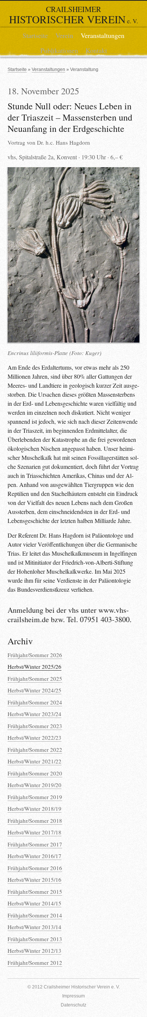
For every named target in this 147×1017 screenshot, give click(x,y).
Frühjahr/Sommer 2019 (35, 797)
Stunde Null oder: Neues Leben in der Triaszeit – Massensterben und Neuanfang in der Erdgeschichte (70, 117)
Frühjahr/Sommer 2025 (35, 678)
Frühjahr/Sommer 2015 (35, 891)
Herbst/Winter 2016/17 (34, 856)
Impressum (73, 996)
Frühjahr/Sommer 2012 (35, 962)
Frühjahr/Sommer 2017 (35, 844)
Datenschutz (73, 1005)
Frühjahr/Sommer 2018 (35, 820)
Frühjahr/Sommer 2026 (35, 655)
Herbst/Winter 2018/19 (34, 808)
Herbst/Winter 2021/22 (34, 761)
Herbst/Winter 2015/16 (34, 879)
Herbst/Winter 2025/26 (34, 666)
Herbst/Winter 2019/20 (34, 785)
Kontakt (96, 50)
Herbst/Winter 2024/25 (34, 690)
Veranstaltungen (102, 35)
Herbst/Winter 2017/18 (34, 832)
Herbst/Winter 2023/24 (34, 714)
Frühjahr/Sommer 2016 (35, 868)
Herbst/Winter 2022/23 (34, 737)
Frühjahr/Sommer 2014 (35, 915)
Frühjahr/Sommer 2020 (35, 773)
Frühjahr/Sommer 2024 (35, 702)
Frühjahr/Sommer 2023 (35, 726)
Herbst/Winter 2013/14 (34, 927)
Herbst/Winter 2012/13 (34, 950)
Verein (64, 35)
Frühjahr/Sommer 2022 (35, 749)
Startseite (35, 35)
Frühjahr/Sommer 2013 (35, 939)
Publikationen (59, 50)
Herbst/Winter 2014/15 (34, 903)
